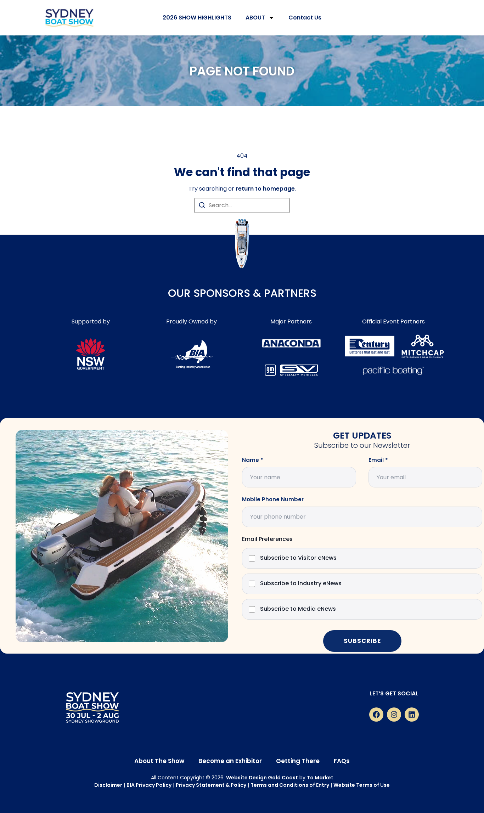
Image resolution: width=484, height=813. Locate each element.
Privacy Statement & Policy (211, 785)
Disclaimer (108, 785)
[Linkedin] (412, 714)
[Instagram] (394, 714)
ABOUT (255, 17)
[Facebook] (376, 714)
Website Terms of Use (361, 785)
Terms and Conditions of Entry (290, 785)
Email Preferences (267, 539)
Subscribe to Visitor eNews (298, 558)
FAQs (342, 761)
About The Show (159, 761)
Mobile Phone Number (273, 499)
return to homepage (265, 189)
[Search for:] (242, 205)
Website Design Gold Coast (262, 777)
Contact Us (304, 17)
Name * (252, 460)
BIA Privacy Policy (148, 785)
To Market (320, 777)
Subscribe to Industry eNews (301, 583)
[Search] (202, 206)
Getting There (298, 761)
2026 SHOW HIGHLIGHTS (197, 17)
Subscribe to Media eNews (298, 609)
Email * (378, 460)
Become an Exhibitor (230, 761)
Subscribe (362, 641)
